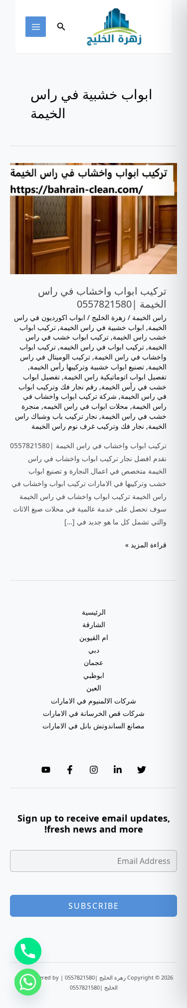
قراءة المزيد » (146, 545)
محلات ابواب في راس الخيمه (85, 406)
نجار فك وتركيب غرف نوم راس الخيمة (87, 426)
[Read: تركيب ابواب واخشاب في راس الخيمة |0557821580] (93, 217)
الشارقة (93, 624)
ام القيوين (93, 637)
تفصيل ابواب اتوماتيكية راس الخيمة (115, 376)
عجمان (93, 662)
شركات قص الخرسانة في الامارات (94, 713)
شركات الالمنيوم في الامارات (93, 700)
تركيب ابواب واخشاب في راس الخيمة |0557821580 (102, 297)
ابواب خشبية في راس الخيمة (102, 327)
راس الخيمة (149, 317)
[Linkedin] (117, 769)
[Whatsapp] (27, 982)
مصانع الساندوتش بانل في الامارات (93, 725)
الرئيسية (94, 612)
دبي (93, 650)
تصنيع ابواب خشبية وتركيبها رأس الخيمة (87, 366)
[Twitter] (141, 769)
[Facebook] (69, 769)
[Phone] (27, 951)
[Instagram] (93, 769)
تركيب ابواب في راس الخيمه (102, 346)
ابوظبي (93, 675)
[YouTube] (45, 769)
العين (93, 687)
